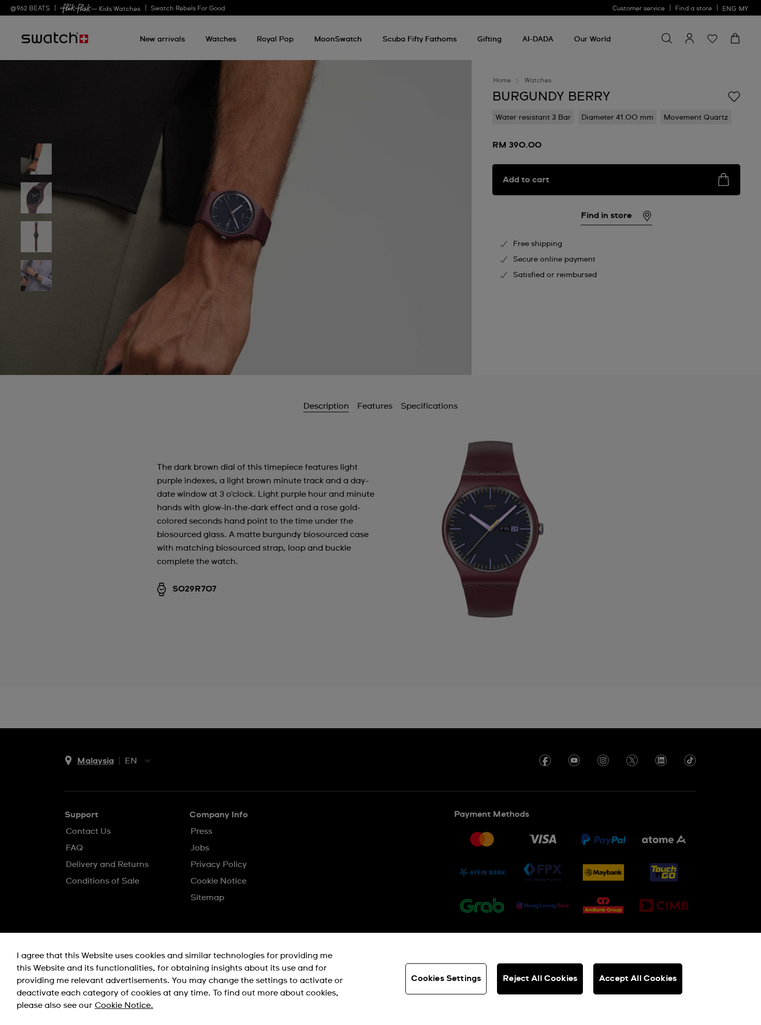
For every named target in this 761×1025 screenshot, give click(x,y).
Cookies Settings (446, 978)
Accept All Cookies (638, 978)
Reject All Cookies (540, 978)
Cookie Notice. (124, 1005)
